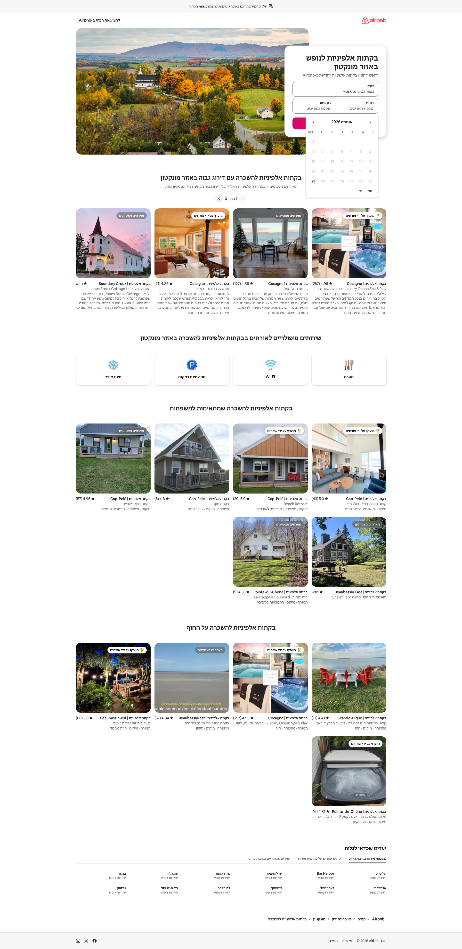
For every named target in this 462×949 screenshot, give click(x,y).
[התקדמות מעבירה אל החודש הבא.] (314, 122)
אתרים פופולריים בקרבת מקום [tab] (269, 858)
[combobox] (335, 91)
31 (361, 191)
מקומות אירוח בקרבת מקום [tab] (367, 858)
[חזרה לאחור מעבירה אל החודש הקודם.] (369, 122)
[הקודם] (243, 199)
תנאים (333, 941)
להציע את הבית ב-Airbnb (99, 20)
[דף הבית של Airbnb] (374, 20)
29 (313, 181)
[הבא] (219, 199)
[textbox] (356, 108)
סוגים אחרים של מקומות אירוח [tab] (319, 858)
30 (370, 191)
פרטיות (347, 941)
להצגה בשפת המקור (203, 6)
